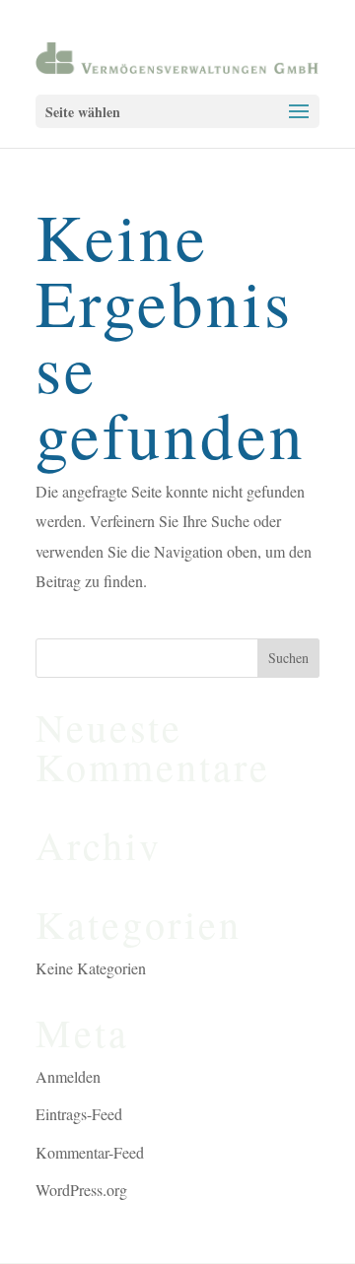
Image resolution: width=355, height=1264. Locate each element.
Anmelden (68, 1076)
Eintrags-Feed (79, 1113)
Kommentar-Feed (90, 1152)
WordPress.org (81, 1189)
